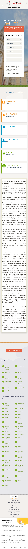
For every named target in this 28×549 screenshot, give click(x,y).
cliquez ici (14, 74)
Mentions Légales (14, 500)
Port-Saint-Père (20, 452)
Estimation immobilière (14, 511)
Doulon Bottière (7, 377)
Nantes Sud (7, 390)
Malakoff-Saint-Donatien (20, 383)
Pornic (19, 446)
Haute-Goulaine (20, 418)
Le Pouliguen (21, 434)
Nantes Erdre (8, 387)
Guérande (7, 417)
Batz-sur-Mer (21, 403)
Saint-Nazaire (8, 469)
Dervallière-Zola (20, 373)
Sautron (19, 476)
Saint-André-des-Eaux (8, 461)
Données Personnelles (14, 502)
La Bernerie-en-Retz (8, 427)
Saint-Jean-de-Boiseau (7, 466)
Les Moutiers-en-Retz (8, 438)
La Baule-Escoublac (20, 422)
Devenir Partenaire (14, 514)
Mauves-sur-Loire (21, 438)
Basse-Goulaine (7, 404)
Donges (19, 414)
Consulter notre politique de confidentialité (10, 542)
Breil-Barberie (21, 366)
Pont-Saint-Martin (7, 447)
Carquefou (20, 411)
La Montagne (8, 431)
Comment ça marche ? (14, 509)
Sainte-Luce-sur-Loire (8, 476)
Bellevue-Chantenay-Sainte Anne (7, 367)
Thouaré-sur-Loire (8, 481)
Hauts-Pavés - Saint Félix (21, 377)
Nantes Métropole (14, 350)
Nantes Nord (21, 387)
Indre (6, 422)
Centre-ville (7, 372)
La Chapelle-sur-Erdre (20, 427)
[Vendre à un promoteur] (13, 3)
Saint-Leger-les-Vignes (21, 466)
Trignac (19, 480)
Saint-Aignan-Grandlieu (21, 456)
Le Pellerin (7, 434)
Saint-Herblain (21, 460)
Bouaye (6, 408)
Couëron (7, 414)
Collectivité (14, 512)
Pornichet (7, 451)
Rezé (6, 455)
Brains (6, 411)
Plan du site (14, 507)
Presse (14, 505)
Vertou (6, 485)
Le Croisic (20, 431)
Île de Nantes (8, 381)
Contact (14, 516)
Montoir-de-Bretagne (8, 442)
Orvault (19, 442)
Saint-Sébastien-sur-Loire (20, 471)
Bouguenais (20, 408)
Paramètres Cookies (14, 504)
